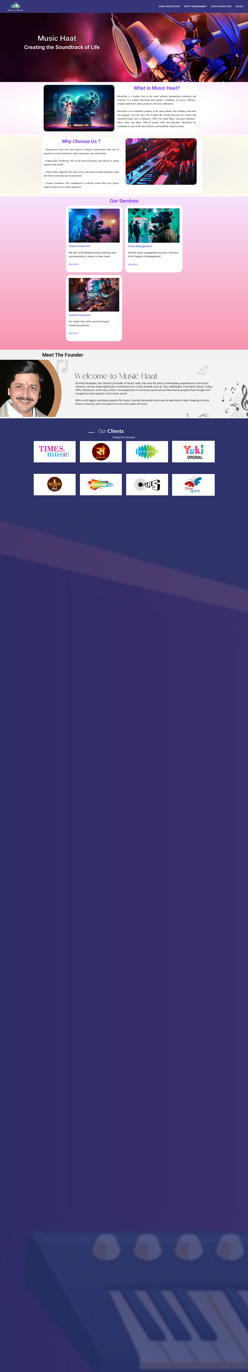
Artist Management (195, 6)
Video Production (221, 6)
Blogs (239, 6)
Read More (74, 264)
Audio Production (169, 6)
